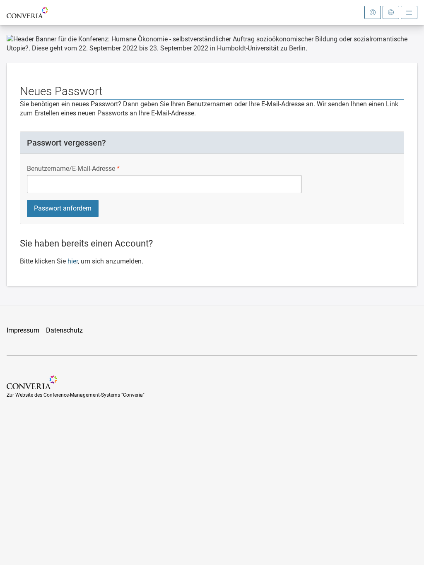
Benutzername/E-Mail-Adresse (71, 168)
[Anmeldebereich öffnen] (372, 12)
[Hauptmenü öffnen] (409, 12)
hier (72, 261)
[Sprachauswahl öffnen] (391, 12)
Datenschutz (64, 330)
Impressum (23, 330)
